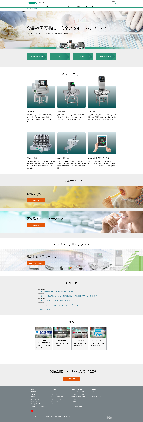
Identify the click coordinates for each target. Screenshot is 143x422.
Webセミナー (75, 399)
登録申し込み (71, 379)
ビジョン (94, 391)
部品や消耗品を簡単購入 (35, 263)
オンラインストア (92, 6)
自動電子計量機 (35, 399)
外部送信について (69, 416)
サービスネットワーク (97, 396)
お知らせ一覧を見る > (44, 309)
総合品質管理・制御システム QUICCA (40, 404)
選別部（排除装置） (36, 401)
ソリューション (57, 6)
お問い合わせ (54, 404)
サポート (69, 6)
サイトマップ (34, 416)
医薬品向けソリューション (37, 406)
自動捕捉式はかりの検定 (57, 396)
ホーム (28, 8)
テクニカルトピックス (77, 406)
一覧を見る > (42, 358)
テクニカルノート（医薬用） (78, 394)
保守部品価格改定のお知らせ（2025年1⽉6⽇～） (56, 300)
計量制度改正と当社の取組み (78, 396)
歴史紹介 (94, 394)
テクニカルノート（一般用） (78, 391)
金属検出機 (33, 394)
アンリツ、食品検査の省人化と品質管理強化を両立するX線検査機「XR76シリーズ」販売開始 (69, 296)
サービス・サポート (56, 391)
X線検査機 (33, 391)
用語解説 (74, 401)
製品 (46, 6)
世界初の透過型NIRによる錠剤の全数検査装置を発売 (57, 291)
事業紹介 (79, 6)
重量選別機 (33, 396)
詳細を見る (36, 200)
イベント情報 (54, 401)
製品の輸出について (56, 399)
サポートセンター (55, 394)
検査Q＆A (74, 404)
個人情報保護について (56, 416)
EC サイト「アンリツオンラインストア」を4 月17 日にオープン (60, 305)
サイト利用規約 (44, 416)
